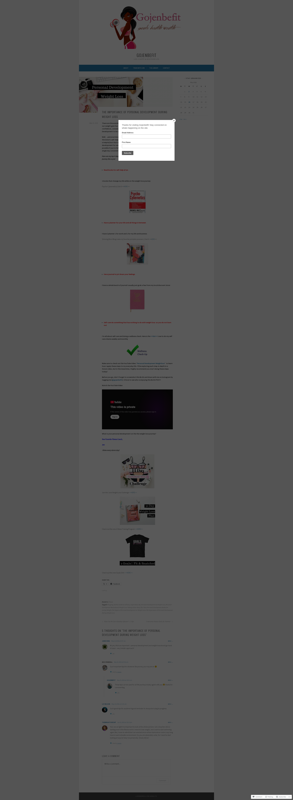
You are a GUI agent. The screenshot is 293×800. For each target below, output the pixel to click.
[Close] (174, 120)
